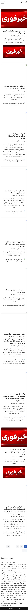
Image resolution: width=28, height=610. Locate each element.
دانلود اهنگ (4, 589)
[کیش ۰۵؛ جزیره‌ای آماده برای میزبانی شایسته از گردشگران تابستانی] (14, 121)
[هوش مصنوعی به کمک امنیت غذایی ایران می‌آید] (14, 18)
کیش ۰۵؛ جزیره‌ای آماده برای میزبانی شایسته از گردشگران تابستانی (16, 136)
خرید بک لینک (22, 564)
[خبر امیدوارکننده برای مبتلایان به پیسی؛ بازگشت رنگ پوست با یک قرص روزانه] (14, 229)
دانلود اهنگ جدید (14, 564)
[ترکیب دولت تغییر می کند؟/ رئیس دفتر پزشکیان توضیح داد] (14, 178)
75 (8, 546)
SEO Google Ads (6, 605)
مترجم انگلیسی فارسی (7, 566)
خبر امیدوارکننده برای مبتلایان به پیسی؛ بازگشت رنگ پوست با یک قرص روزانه (15, 244)
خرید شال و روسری (18, 570)
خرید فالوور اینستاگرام (20, 566)
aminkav (22, 35)
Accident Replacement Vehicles (10, 603)
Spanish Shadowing (18, 599)
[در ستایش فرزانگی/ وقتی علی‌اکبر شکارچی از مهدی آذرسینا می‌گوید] (14, 74)
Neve (19, 608)
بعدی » (24, 550)
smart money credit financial (18, 581)
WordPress (10, 608)
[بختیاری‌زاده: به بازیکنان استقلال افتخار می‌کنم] (14, 277)
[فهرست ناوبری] (2, 2)
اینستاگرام (10, 589)
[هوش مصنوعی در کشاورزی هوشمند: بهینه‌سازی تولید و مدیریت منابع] (14, 437)
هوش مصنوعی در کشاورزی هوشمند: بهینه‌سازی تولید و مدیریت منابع (14, 452)
